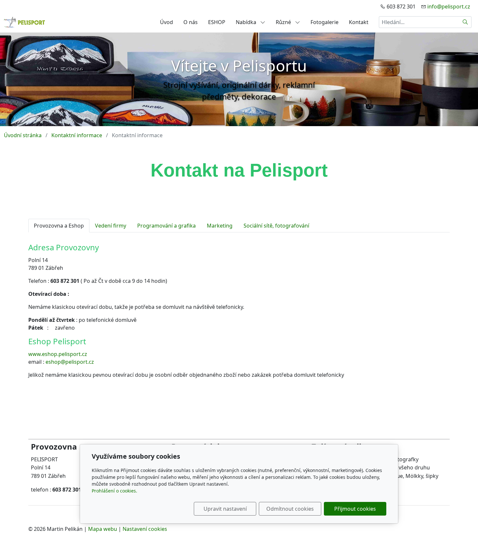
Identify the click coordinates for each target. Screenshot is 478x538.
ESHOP (216, 22)
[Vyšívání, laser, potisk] (25, 21)
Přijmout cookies (355, 508)
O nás (190, 22)
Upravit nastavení (225, 508)
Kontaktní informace (76, 135)
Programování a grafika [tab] (166, 225)
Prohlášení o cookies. (114, 491)
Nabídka (247, 22)
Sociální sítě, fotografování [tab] (276, 225)
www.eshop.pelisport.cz (57, 354)
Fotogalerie (325, 22)
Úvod (166, 22)
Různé (284, 22)
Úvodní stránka (23, 135)
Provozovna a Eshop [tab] (59, 225)
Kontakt (358, 22)
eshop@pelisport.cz (70, 361)
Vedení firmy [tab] (110, 225)
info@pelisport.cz (448, 6)
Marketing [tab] (219, 225)
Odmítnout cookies (290, 508)
